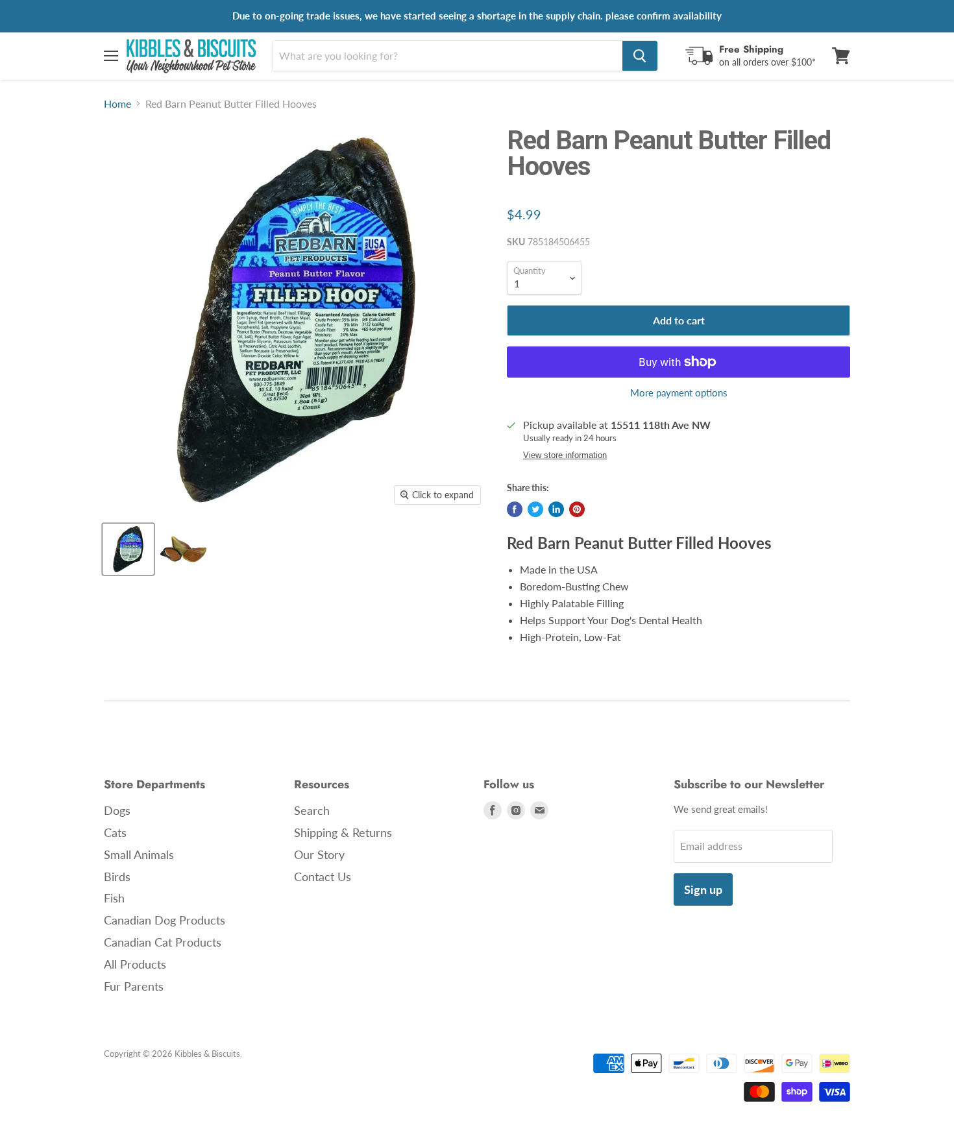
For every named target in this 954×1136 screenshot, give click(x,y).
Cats (115, 832)
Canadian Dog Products (164, 920)
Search (312, 810)
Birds (117, 876)
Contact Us (322, 876)
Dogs (117, 810)
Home (117, 104)
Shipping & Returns (343, 832)
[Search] (639, 56)
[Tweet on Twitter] (535, 509)
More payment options (679, 392)
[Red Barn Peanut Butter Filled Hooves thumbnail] (128, 549)
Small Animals (139, 854)
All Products (135, 964)
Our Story (319, 854)
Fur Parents (134, 986)
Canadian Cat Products (162, 942)
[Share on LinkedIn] (556, 509)
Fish (114, 898)
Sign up (703, 889)
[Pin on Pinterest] (577, 509)
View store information (565, 455)
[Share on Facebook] (514, 509)
